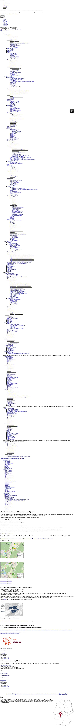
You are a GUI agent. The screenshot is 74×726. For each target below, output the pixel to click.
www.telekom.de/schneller (6, 665)
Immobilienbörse (13, 85)
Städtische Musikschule (14, 169)
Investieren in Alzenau (11, 347)
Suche (4, 3)
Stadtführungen (10, 320)
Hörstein (13, 200)
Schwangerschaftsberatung (14, 94)
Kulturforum (12, 98)
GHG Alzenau (12, 104)
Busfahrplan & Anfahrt (14, 303)
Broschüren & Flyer (13, 73)
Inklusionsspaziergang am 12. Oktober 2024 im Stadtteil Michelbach (22, 159)
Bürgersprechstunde (13, 39)
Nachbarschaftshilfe (13, 194)
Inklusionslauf (14, 130)
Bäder (8, 323)
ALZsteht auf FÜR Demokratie (13, 244)
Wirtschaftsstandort (10, 350)
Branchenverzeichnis (11, 340)
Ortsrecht (9, 51)
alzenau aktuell (12, 71)
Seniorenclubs (12, 185)
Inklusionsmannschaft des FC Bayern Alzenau (20, 155)
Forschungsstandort (8, 351)
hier (5, 599)
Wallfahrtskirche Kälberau (17, 215)
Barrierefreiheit (5, 24)
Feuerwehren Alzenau (11, 126)
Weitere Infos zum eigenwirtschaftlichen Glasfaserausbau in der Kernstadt (13, 621)
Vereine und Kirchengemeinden (15, 110)
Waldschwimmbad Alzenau (15, 324)
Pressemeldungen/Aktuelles (15, 75)
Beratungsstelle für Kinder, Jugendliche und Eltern (19, 91)
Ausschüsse (12, 55)
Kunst (8, 308)
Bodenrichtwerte (13, 82)
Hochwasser (12, 239)
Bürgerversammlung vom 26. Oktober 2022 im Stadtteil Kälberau (22, 259)
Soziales (8, 186)
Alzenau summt (12, 238)
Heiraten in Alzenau (11, 140)
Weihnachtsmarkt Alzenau (12, 278)
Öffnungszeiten (15, 694)
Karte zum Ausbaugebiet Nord (6, 581)
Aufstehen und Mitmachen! (15, 247)
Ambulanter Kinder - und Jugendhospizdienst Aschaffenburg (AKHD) (25, 189)
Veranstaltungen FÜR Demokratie (16, 249)
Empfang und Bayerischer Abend (18, 152)
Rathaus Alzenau (13, 141)
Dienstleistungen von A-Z (14, 41)
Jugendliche (9, 161)
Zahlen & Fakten (13, 196)
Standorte (11, 61)
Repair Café (14, 168)
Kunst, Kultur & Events (9, 273)
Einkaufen (9, 100)
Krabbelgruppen (13, 124)
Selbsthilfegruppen (13, 137)
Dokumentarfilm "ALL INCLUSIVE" (19, 156)
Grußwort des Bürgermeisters (15, 299)
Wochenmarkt (12, 103)
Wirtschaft (4, 337)
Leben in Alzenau (12, 29)
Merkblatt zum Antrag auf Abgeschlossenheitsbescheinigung (23, 81)
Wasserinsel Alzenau (13, 122)
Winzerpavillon (12, 312)
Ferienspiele (12, 119)
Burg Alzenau (12, 142)
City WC (9, 329)
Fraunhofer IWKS (10, 352)
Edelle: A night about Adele (15, 294)
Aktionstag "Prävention (16, 131)
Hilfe (4, 22)
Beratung (11, 190)
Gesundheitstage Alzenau (14, 129)
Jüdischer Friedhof (15, 210)
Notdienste (12, 136)
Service (6, 442)
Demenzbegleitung (13, 191)
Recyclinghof (12, 223)
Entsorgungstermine (13, 230)
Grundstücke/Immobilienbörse (12, 139)
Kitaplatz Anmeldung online (17, 114)
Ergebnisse (12, 49)
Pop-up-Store (14, 153)
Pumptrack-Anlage (10, 333)
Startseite (4, 19)
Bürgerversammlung (11, 253)
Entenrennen (12, 305)
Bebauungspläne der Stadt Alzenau (16, 79)
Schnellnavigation (6, 2)
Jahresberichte (12, 74)
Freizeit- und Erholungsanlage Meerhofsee (17, 325)
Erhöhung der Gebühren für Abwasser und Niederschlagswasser (19, 262)
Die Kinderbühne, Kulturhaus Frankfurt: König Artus (19, 285)
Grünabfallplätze (13, 225)
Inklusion (9, 145)
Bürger (6, 29)
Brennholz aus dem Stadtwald (15, 226)
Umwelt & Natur (10, 219)
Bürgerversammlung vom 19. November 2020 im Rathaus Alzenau (22, 254)
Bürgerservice (9, 40)
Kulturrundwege (10, 309)
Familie (8, 112)
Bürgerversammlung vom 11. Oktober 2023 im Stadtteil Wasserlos (22, 260)
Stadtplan (11, 173)
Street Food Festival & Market (12, 274)
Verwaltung (9, 59)
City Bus (11, 171)
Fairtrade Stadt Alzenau (11, 105)
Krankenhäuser (12, 135)
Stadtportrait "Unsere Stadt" (12, 195)
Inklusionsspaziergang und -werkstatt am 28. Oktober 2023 (20, 157)
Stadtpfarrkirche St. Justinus (17, 212)
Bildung (8, 95)
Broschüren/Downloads (11, 252)
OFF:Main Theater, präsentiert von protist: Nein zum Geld (20, 286)
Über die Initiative (13, 246)
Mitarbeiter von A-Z (13, 60)
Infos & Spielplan (13, 295)
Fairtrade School (13, 109)
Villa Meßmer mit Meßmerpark (17, 214)
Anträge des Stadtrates (14, 58)
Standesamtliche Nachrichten (15, 144)
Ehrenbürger (12, 218)
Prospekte (9, 319)
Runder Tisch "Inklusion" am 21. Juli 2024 (17, 158)
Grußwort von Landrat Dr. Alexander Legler (20, 150)
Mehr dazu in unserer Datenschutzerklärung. (9, 13)
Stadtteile (11, 198)
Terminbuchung (10, 268)
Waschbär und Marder (14, 240)
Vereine (8, 335)
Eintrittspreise (12, 326)
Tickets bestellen (13, 296)
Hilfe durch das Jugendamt (17, 116)
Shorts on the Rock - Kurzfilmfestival (16, 163)
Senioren (9, 179)
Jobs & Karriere (12, 63)
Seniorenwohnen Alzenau (14, 182)
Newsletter (5, 21)
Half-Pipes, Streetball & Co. (15, 162)
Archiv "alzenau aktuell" (16, 72)
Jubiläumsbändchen (13, 301)
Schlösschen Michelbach (14, 143)
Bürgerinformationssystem (14, 57)
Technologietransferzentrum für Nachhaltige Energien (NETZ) (18, 353)
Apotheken (12, 134)
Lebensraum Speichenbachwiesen (16, 220)
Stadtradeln (9, 271)
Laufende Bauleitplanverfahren (15, 86)
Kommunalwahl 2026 (11, 48)
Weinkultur (9, 310)
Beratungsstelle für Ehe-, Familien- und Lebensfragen (19, 90)
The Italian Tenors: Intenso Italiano (16, 290)
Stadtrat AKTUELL (13, 53)
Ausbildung (14, 64)
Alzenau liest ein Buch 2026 (12, 275)
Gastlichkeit (7, 315)
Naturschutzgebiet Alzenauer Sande (16, 231)
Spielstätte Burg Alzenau (14, 297)
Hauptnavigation (6, 4)
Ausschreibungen (15, 70)
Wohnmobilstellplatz (13, 176)
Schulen (11, 96)
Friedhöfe (9, 127)
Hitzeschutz (12, 222)
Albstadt (13, 199)
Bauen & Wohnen (10, 77)
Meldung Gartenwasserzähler (15, 45)
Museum (9, 307)
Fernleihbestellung (15, 167)
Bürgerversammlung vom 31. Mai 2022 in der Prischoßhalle (21, 258)
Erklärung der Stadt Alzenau (15, 245)
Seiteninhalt (5, 7)
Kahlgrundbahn (12, 172)
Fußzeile (4, 8)
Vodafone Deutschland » (4, 675)
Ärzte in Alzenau (13, 133)
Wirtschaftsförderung (9, 345)
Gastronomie (9, 316)
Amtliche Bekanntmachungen (15, 68)
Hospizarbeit (12, 187)
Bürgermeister (10, 35)
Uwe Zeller (2, 653)
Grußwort (11, 281)
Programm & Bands (13, 300)
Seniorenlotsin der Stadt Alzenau (16, 180)
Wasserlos (14, 204)
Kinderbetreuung (13, 113)
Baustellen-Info (10, 251)
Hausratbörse (12, 232)
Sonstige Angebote (13, 125)
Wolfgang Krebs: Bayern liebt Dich (16, 292)
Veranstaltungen (10, 306)
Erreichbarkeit (12, 62)
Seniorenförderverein (13, 181)
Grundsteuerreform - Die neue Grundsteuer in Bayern (19, 43)
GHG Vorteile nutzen (14, 243)
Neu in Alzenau (10, 178)
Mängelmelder (10, 50)
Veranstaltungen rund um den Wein (16, 314)
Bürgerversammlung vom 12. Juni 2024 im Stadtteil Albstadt (21, 261)
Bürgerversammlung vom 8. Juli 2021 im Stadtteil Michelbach (21, 255)
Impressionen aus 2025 (16, 132)
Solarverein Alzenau (13, 235)
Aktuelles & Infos (8, 241)
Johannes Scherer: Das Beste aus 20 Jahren (17, 291)
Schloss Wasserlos (15, 209)
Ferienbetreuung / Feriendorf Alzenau (16, 118)
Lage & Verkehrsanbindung (12, 170)
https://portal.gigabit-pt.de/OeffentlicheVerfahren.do (9, 633)
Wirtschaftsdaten (10, 344)
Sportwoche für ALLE (14, 160)
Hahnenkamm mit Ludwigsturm (18, 207)
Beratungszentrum (10, 88)
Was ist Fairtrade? (13, 107)
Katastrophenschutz (11, 266)
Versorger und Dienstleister (12, 343)
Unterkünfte (9, 321)
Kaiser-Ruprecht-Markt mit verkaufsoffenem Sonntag (17, 276)
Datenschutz (5, 23)
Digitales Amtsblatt (15, 69)
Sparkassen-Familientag (11, 279)
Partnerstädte (12, 217)
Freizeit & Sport (8, 322)
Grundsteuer (12, 87)
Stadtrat (8, 52)
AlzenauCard (9, 242)
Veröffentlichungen (10, 67)
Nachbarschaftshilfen (13, 184)
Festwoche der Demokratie (15, 250)
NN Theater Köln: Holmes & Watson (16, 288)
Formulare (11, 42)
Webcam (9, 270)
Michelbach (14, 203)
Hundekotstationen (13, 233)
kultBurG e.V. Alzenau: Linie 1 (15, 282)
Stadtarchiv (12, 216)
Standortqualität (10, 348)
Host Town (12, 146)
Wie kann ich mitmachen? (14, 111)
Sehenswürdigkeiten (13, 205)
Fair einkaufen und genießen (15, 108)
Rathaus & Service (8, 34)
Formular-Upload (15, 47)
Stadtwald (11, 228)
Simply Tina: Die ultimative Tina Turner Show (18, 293)
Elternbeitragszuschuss (16, 115)
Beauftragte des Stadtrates (14, 56)
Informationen (14, 236)
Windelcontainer (13, 123)
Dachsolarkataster (13, 83)
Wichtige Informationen (14, 304)
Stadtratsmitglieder (13, 54)
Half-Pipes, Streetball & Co (12, 331)
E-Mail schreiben (6, 658)
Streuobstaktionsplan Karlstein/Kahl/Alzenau (18, 234)
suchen (14, 28)
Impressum (5, 25)
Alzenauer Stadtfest (11, 298)
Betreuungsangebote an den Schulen (16, 97)
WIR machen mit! (13, 248)
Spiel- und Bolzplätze (14, 121)
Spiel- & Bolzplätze (11, 334)
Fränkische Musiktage (11, 277)
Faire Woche (12, 106)
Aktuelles (24, 693)
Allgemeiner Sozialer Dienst (15, 89)
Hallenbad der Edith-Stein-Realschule (16, 328)
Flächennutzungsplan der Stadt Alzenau (17, 78)
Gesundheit (9, 128)
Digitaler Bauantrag (13, 84)
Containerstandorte (13, 224)
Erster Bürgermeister (13, 36)
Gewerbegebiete (10, 346)
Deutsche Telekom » (4, 673)
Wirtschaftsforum (10, 349)
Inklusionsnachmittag (16, 151)
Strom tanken (12, 177)
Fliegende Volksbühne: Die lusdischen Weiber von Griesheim (21, 287)
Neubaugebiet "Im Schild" (14, 342)
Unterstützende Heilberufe (14, 138)
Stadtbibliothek (12, 166)
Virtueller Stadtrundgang (14, 102)
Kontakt (4, 20)
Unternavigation (6, 6)
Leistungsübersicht (13, 44)
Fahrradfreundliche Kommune (12, 330)
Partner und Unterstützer (16, 154)
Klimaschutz (12, 221)
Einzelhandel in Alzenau (14, 101)
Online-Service (12, 46)
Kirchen (8, 164)
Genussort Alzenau (10, 317)
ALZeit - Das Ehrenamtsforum (15, 192)
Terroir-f (13, 213)
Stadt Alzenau (3, 680)
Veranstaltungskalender (11, 269)
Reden (11, 37)
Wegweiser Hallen (10, 336)
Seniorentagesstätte (13, 183)
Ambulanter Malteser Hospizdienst (18, 188)
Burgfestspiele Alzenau (11, 280)
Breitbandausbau (19, 29)
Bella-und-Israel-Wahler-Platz (17, 211)
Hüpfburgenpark (13, 302)
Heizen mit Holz (13, 227)
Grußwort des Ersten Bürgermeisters (18, 149)
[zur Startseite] (4, 30)
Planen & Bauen (13, 80)
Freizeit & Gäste (6, 272)
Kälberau (13, 201)
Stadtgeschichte (12, 197)
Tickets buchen (12, 327)
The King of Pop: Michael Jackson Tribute (17, 289)
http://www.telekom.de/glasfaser (6, 533)
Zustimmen (3, 17)
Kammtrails (9, 332)
